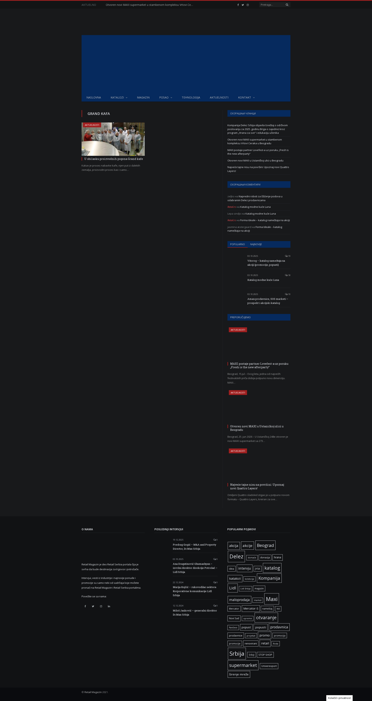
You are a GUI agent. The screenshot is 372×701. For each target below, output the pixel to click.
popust (246, 627)
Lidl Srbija (245, 588)
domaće (252, 557)
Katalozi (117, 97)
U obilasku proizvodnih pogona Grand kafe (113, 159)
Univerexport (269, 666)
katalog (272, 568)
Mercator (234, 608)
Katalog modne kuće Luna (255, 207)
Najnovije (256, 244)
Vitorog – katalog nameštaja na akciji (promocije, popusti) (266, 262)
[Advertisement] (186, 64)
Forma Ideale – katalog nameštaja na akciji (265, 220)
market (258, 600)
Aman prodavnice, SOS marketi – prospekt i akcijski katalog (267, 301)
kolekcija (249, 579)
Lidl (232, 588)
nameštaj (267, 608)
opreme (247, 618)
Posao (164, 97)
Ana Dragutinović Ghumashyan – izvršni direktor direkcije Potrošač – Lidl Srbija (195, 568)
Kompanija (269, 578)
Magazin (143, 97)
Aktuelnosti (219, 97)
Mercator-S (250, 608)
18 (289, 275)
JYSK (257, 568)
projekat (251, 635)
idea (231, 568)
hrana (277, 557)
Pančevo (233, 627)
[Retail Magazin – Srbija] (112, 22)
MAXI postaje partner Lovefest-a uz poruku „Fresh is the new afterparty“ (259, 365)
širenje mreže (239, 674)
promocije (234, 643)
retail (265, 643)
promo (264, 635)
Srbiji (251, 654)
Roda (275, 643)
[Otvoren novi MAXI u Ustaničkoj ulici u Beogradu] (258, 406)
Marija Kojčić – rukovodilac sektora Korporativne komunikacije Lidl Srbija (194, 591)
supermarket (243, 665)
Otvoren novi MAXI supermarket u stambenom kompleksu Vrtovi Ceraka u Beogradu (150, 5)
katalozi (235, 578)
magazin (259, 588)
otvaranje (266, 617)
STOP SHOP (265, 654)
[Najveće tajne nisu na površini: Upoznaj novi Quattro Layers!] (258, 465)
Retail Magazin (93, 692)
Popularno (237, 244)
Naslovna (93, 97)
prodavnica (279, 627)
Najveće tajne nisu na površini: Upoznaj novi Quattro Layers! (257, 486)
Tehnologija (191, 97)
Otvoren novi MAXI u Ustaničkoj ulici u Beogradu (255, 160)
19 (289, 255)
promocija (279, 635)
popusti (260, 627)
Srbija (236, 653)
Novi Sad (234, 618)
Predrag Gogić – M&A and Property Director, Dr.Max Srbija (194, 546)
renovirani (251, 643)
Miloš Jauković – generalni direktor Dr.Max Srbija (195, 612)
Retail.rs (231, 207)
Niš (278, 608)
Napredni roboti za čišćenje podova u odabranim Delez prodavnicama (254, 198)
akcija (233, 545)
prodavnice (235, 635)
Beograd (265, 545)
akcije (247, 545)
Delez (236, 556)
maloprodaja (239, 599)
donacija (265, 557)
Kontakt (244, 97)
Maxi (271, 599)
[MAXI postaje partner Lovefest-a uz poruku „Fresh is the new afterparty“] (258, 343)
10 (289, 294)
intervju (244, 568)
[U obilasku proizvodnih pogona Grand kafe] (113, 139)
